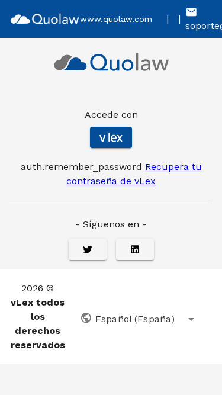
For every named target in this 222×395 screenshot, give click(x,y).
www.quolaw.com (116, 19)
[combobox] (139, 316)
